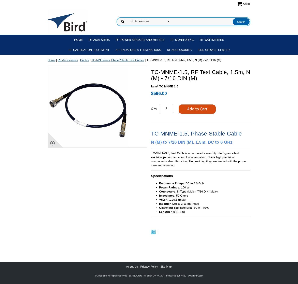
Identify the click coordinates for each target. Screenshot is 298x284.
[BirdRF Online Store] (67, 21)
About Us (132, 266)
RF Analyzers (99, 39)
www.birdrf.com (195, 275)
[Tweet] (153, 233)
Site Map (166, 266)
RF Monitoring (182, 39)
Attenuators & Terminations (138, 50)
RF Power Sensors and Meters (140, 39)
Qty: (154, 108)
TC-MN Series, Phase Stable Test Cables (117, 60)
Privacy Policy (149, 266)
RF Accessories (179, 50)
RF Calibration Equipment (89, 50)
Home (78, 39)
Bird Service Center (214, 50)
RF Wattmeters (212, 39)
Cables (84, 60)
